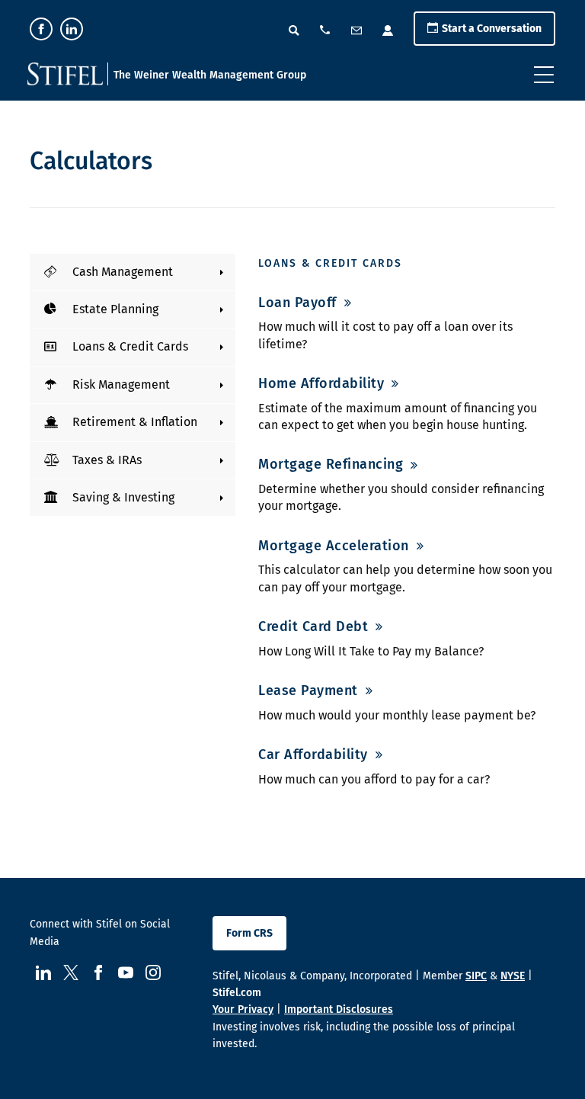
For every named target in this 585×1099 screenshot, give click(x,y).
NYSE (512, 975)
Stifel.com (237, 992)
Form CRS (249, 933)
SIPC (476, 975)
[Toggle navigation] (544, 75)
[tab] (132, 272)
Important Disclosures (338, 1009)
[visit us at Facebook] (41, 29)
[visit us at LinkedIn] (71, 29)
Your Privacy (243, 1009)
